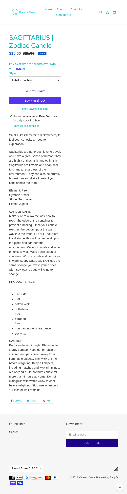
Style (12, 73)
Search (14, 432)
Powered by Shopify (107, 477)
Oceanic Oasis (87, 477)
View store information (26, 125)
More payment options (35, 108)
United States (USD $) (25, 468)
